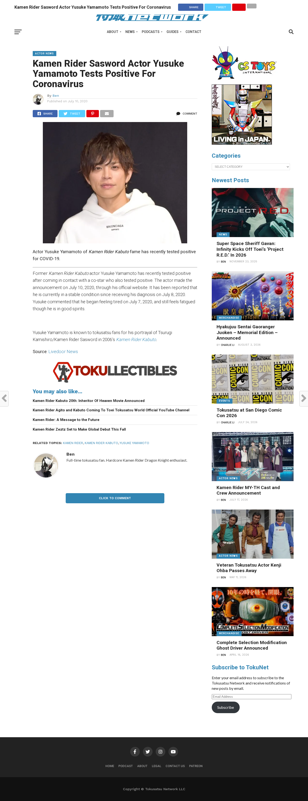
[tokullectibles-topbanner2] (115, 382)
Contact (193, 32)
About (112, 32)
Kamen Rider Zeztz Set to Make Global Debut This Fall (79, 429)
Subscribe (225, 707)
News (130, 32)
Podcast (125, 766)
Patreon (196, 766)
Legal (156, 766)
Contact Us (175, 766)
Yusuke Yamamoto (134, 443)
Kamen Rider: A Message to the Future (66, 420)
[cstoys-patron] (246, 82)
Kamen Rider (73, 443)
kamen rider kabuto (101, 443)
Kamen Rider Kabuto (136, 339)
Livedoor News (63, 351)
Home (109, 766)
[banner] (242, 143)
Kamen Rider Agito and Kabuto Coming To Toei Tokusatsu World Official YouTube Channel (111, 410)
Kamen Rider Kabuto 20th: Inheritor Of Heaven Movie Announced (89, 401)
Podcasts (151, 32)
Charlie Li (227, 345)
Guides (173, 32)
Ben (55, 95)
